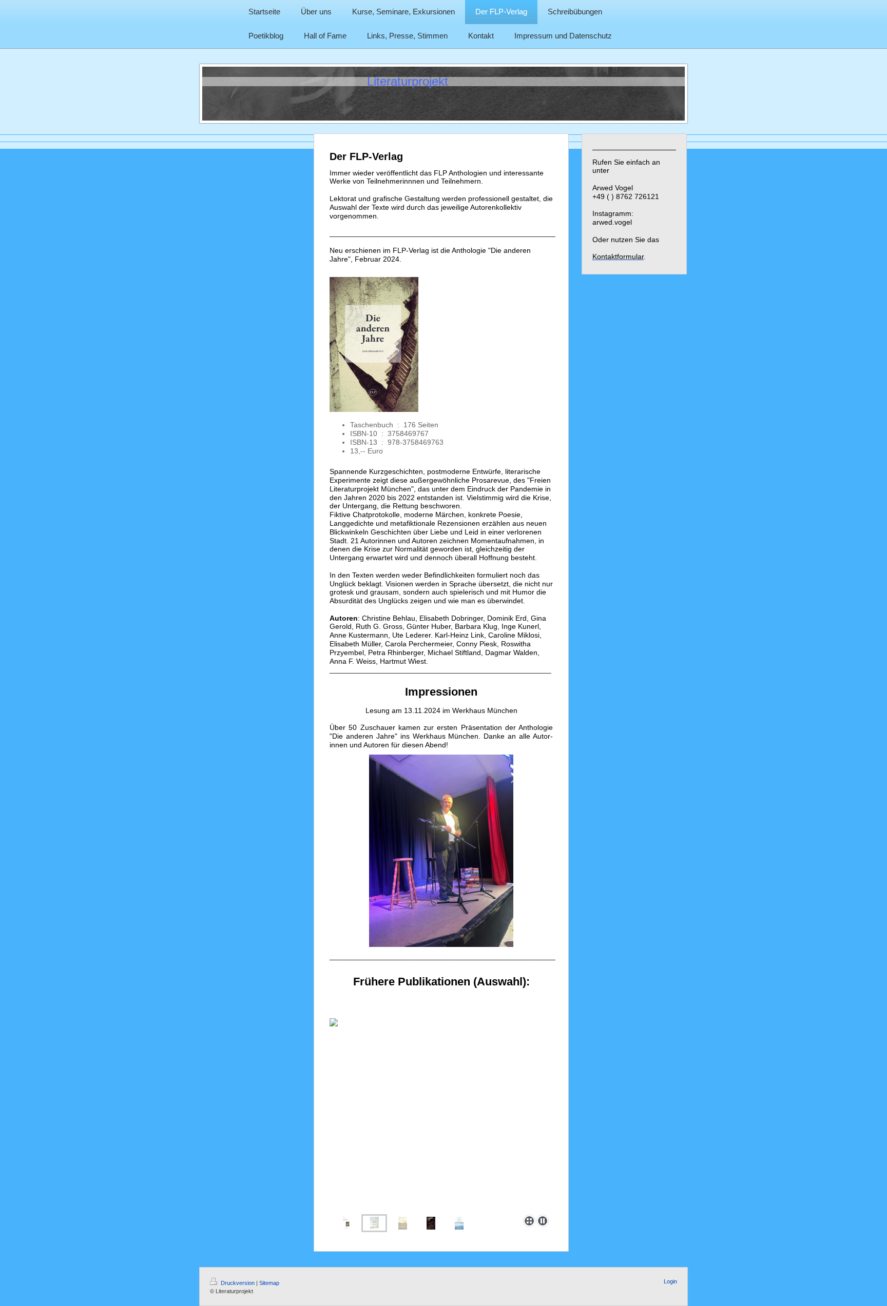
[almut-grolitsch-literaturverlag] (402, 1223)
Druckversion (237, 1283)
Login (670, 1281)
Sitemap (269, 1283)
